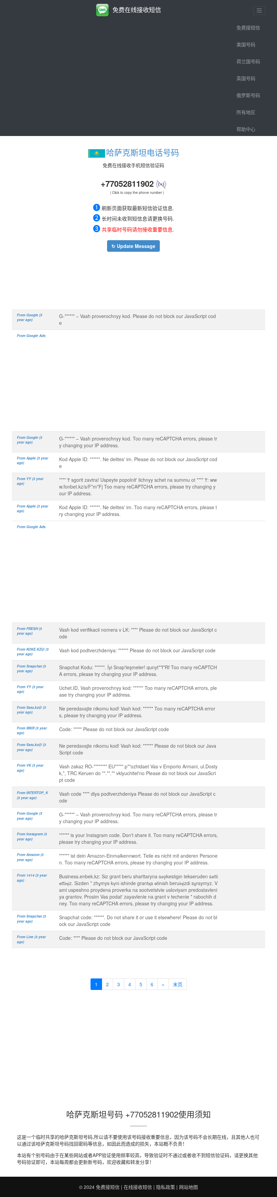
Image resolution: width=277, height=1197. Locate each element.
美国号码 (245, 44)
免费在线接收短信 (136, 9)
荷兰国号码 (248, 61)
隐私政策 (165, 1186)
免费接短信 (248, 27)
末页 (177, 984)
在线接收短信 (138, 1186)
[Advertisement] (133, 278)
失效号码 (245, 145)
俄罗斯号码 (248, 95)
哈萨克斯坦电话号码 (142, 152)
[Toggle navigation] (259, 10)
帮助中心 (245, 129)
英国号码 (245, 78)
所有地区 (245, 112)
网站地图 (188, 1186)
